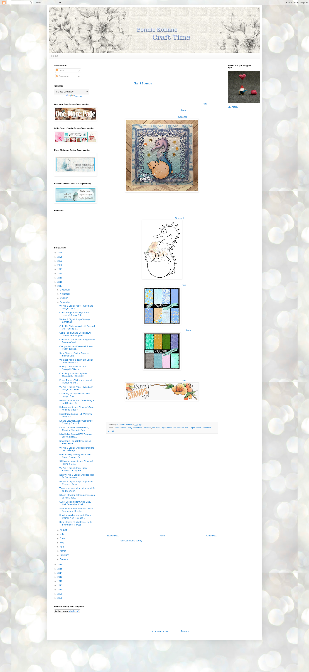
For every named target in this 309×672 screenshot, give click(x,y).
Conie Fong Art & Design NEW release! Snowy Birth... (74, 313)
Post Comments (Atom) (131, 540)
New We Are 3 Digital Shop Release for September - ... (76, 476)
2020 (60, 273)
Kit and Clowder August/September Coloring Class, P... (76, 422)
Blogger (185, 631)
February (64, 555)
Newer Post (113, 535)
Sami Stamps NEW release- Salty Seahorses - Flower (75, 523)
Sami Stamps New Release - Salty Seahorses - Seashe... (76, 509)
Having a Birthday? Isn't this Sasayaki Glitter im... (72, 367)
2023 (60, 261)
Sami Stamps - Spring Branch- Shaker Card (74, 354)
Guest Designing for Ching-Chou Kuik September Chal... (75, 503)
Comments (63, 76)
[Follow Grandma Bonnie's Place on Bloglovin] (67, 612)
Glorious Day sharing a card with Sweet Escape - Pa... (75, 455)
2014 (60, 573)
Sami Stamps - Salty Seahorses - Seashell (133, 428)
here (205, 103)
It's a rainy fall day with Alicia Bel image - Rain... (74, 394)
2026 (60, 252)
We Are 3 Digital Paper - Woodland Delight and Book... (76, 388)
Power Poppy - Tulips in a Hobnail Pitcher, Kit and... (75, 381)
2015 (60, 569)
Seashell (182, 117)
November (65, 294)
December (65, 290)
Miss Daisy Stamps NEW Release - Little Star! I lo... (76, 435)
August (63, 530)
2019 (60, 278)
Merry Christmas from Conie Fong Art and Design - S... (77, 401)
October (64, 298)
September (65, 302)
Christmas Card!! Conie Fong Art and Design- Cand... (77, 340)
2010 (60, 589)
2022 (60, 265)
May (62, 542)
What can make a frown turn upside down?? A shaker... (76, 361)
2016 (60, 564)
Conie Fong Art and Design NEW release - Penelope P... (75, 334)
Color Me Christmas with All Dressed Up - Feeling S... (77, 327)
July (62, 534)
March (63, 551)
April (62, 547)
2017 (60, 286)
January (64, 559)
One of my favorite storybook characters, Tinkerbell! (73, 374)
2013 (60, 577)
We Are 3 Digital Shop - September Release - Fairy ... (76, 482)
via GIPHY (233, 107)
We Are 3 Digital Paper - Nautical (166, 428)
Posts (61, 70)
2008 (60, 598)
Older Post (211, 535)
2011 (60, 585)
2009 (60, 594)
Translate (78, 96)
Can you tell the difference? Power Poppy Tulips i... (76, 347)
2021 (60, 269)
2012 (60, 581)
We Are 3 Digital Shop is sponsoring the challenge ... (76, 449)
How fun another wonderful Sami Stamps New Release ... (75, 516)
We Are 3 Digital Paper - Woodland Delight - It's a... (76, 307)
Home (54, 55)
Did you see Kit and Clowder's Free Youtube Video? (76, 408)
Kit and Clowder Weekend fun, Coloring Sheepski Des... (74, 428)
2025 (60, 257)
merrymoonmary (160, 631)
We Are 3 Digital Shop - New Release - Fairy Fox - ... (73, 469)
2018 (60, 282)
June (62, 538)
